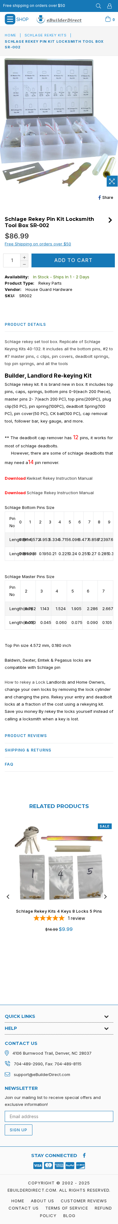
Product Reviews (26, 735)
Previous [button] (8, 896)
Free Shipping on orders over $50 (38, 243)
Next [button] (105, 896)
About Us (42, 1200)
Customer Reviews (84, 1200)
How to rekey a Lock (25, 682)
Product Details (25, 324)
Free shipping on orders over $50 (34, 5)
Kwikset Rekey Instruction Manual (60, 478)
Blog (69, 1215)
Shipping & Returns (28, 750)
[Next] (110, 219)
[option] (56, 881)
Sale (105, 826)
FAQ (9, 764)
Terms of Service (66, 1207)
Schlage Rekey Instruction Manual (60, 492)
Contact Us (23, 1207)
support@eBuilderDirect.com (42, 1074)
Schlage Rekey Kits (46, 35)
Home (10, 35)
